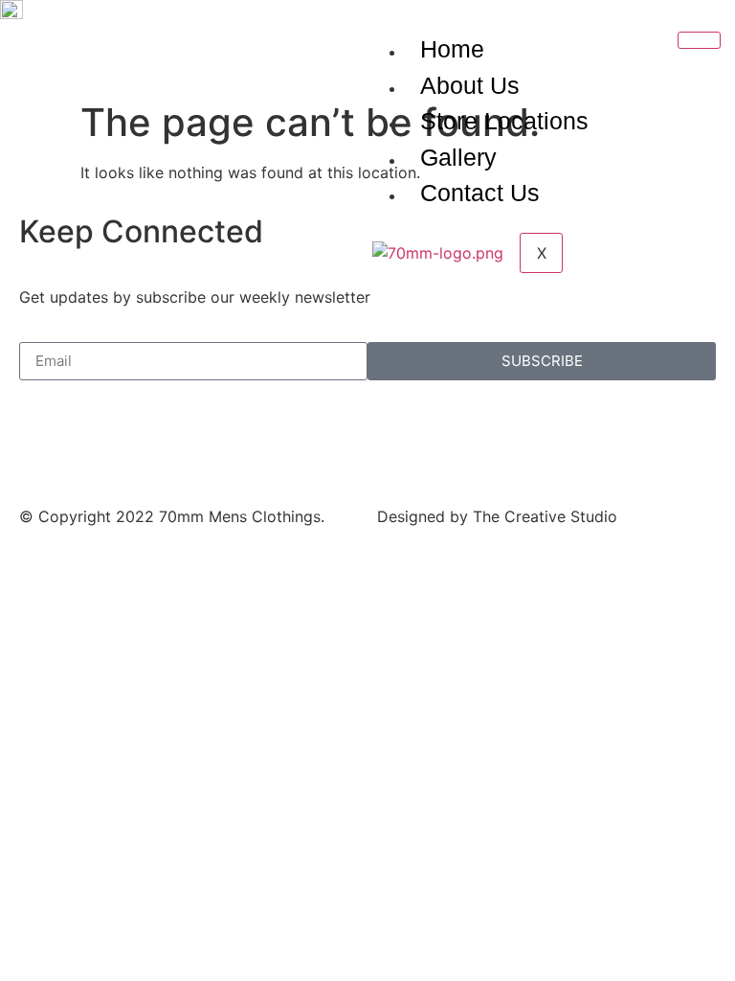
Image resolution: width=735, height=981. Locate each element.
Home (452, 48)
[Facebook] (43, 443)
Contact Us (480, 192)
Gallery (458, 157)
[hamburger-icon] (699, 40)
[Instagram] (96, 443)
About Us (470, 85)
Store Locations (504, 120)
